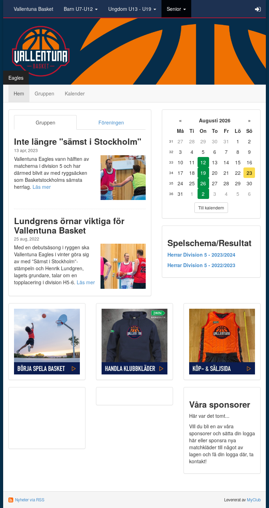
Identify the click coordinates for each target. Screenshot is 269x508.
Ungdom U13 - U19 (130, 8)
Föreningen (111, 122)
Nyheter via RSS (29, 499)
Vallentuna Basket (33, 8)
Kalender (75, 93)
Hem (19, 93)
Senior (174, 8)
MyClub (254, 499)
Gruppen (44, 93)
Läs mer (42, 186)
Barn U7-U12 (79, 8)
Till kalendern (211, 207)
